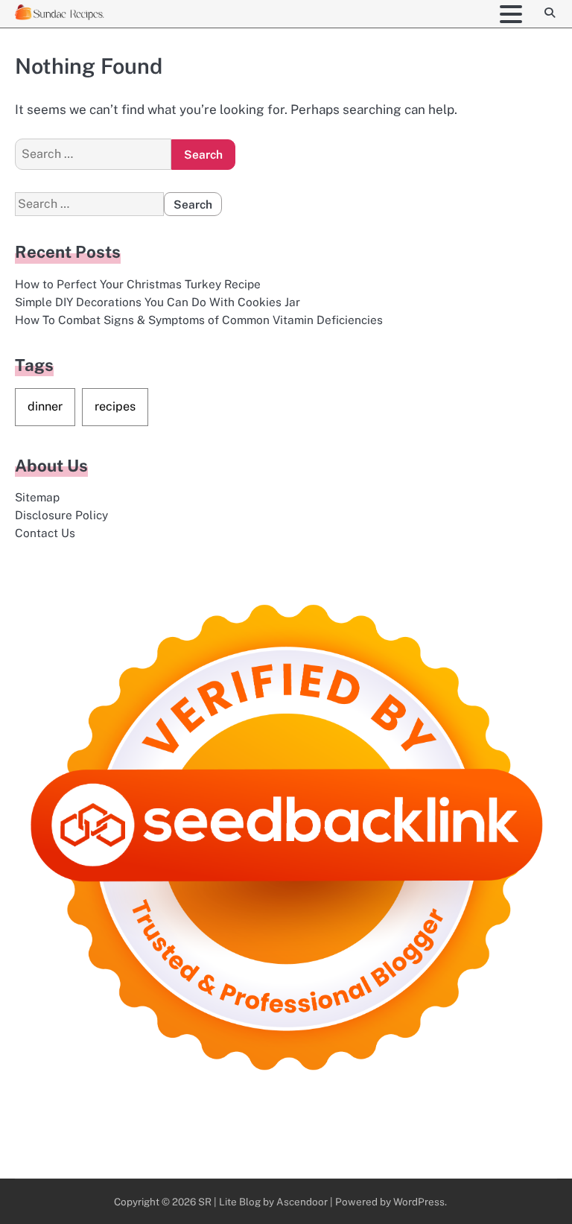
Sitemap (37, 497)
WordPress (419, 1202)
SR (205, 1202)
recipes (115, 406)
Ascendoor (302, 1202)
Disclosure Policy (61, 514)
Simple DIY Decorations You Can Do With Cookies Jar (157, 301)
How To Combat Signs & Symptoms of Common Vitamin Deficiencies (199, 319)
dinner (45, 406)
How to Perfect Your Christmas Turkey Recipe (138, 284)
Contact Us (45, 532)
